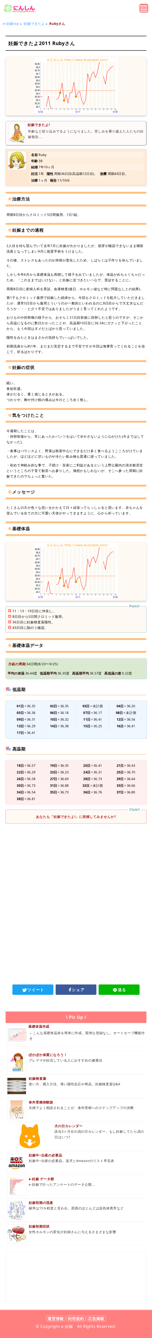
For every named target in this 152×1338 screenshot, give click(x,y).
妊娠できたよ (34, 23)
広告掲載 (96, 1318)
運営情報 (56, 1318)
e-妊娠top (11, 23)
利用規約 (76, 1318)
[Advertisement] (76, 857)
